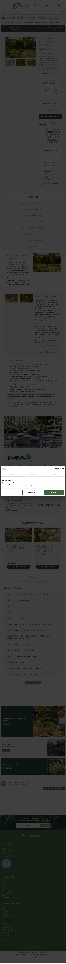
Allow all (53, 492)
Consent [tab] (11, 474)
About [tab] (54, 474)
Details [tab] (33, 474)
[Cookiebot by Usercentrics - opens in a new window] (56, 469)
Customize (31, 492)
